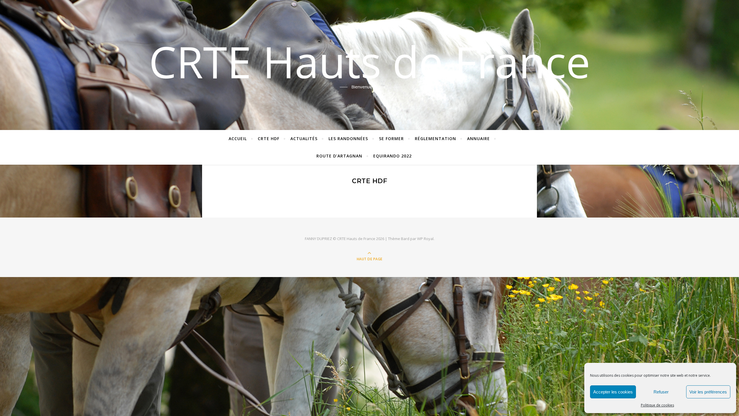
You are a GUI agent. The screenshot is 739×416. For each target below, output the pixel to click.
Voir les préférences (708, 391)
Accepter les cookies (613, 391)
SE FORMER (391, 138)
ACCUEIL (238, 138)
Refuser (661, 391)
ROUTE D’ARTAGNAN (339, 156)
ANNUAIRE (478, 138)
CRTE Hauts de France (369, 61)
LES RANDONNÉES (348, 138)
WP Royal (425, 238)
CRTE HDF (268, 138)
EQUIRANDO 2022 (392, 156)
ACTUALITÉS (304, 138)
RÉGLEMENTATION (435, 138)
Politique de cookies (657, 405)
